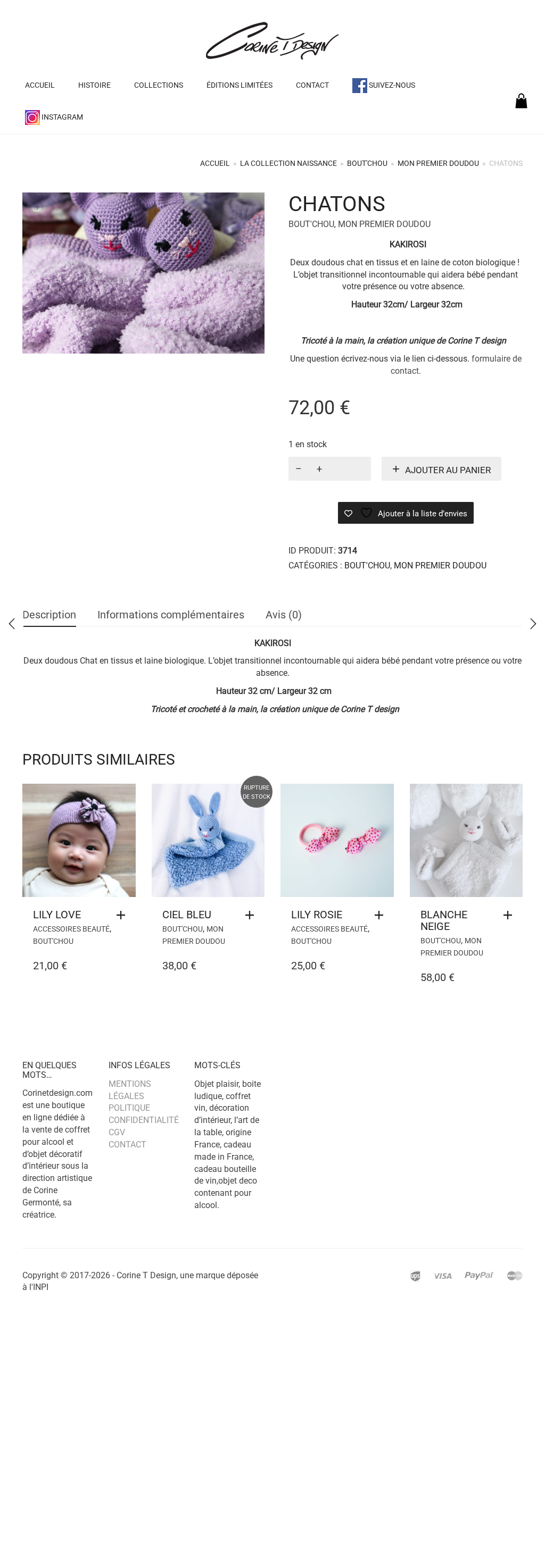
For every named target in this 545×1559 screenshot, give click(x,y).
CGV (117, 1132)
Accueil (40, 85)
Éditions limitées (239, 85)
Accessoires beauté (71, 929)
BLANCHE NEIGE (443, 920)
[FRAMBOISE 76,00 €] (11, 624)
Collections (158, 85)
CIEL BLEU (186, 914)
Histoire (94, 85)
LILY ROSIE (316, 914)
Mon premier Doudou (438, 163)
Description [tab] (49, 614)
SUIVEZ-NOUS (391, 85)
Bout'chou (367, 163)
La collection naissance (288, 163)
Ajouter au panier (448, 470)
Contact (312, 85)
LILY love (57, 914)
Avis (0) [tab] (284, 614)
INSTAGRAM (61, 117)
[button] (123, 915)
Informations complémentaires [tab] (170, 614)
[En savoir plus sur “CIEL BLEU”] (252, 915)
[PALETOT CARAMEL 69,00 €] (533, 624)
